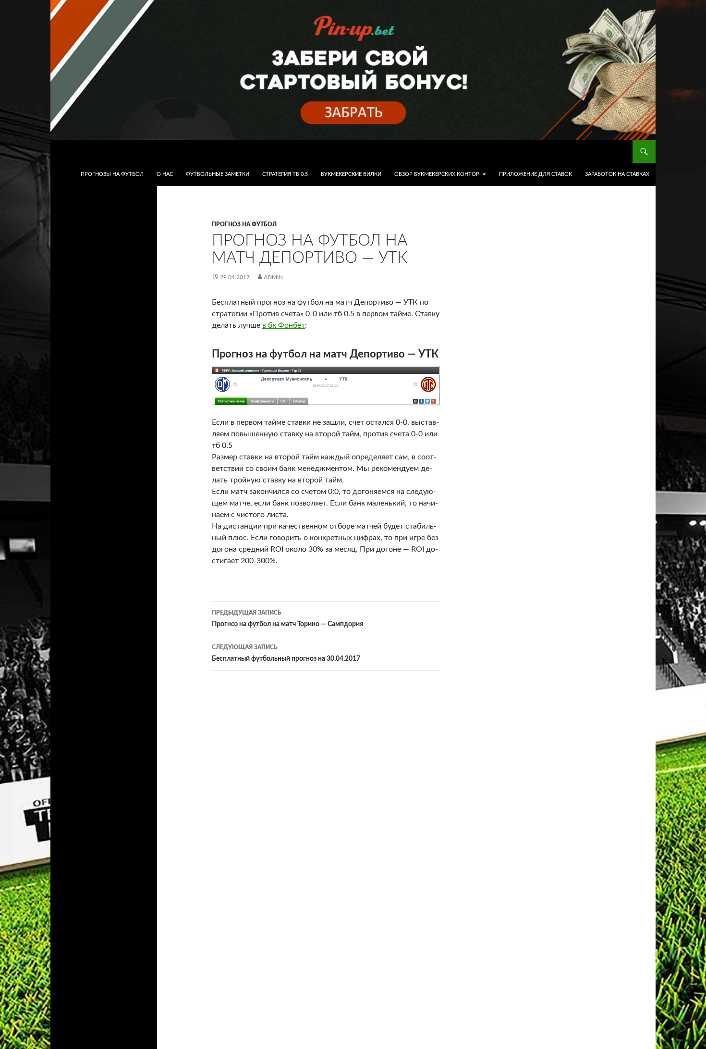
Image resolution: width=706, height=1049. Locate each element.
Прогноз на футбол (244, 224)
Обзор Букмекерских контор (436, 174)
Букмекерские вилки (351, 174)
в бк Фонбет (283, 325)
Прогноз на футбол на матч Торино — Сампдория (287, 619)
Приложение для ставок (535, 174)
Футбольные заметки (217, 174)
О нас (165, 174)
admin (273, 277)
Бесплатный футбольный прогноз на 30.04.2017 (286, 653)
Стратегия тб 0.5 (285, 174)
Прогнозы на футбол (112, 174)
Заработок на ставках (617, 174)
